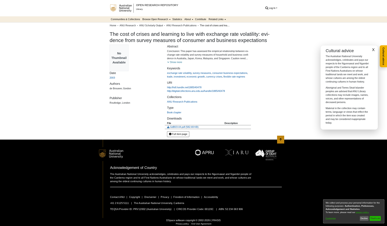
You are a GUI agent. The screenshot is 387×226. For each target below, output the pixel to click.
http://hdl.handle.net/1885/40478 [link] (184, 87)
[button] (267, 8)
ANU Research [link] (128, 25)
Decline (364, 218)
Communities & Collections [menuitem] (125, 19)
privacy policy (362, 212)
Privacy (165, 197)
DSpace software (175, 220)
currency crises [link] (214, 76)
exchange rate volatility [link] (179, 73)
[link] (182, 101)
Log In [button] (272, 8)
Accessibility (211, 197)
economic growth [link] (196, 76)
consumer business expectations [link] (229, 73)
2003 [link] (112, 77)
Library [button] (139, 9)
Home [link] (113, 25)
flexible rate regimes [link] (234, 76)
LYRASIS (215, 220)
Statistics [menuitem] (177, 19)
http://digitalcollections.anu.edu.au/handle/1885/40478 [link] (196, 91)
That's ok (375, 218)
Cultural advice (383, 56)
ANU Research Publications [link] (181, 25)
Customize (331, 218)
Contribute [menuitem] (200, 19)
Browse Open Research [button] (155, 19)
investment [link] (179, 76)
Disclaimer (150, 197)
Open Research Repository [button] (157, 5)
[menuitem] (156, 19)
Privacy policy (182, 224)
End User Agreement (201, 224)
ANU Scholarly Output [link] (151, 25)
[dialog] (354, 211)
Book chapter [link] (174, 112)
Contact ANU (117, 197)
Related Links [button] (216, 19)
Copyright (134, 197)
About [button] (187, 19)
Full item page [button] (179, 134)
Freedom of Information (186, 197)
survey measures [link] (202, 73)
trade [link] (169, 76)
